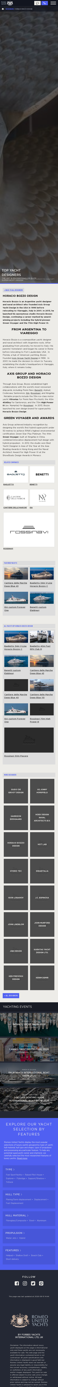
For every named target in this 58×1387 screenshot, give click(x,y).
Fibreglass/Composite (16, 1221)
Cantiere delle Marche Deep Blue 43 (15, 584)
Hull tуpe (12, 1194)
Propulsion (13, 1233)
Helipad (9, 1255)
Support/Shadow (36, 1178)
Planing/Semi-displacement (18, 1199)
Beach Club (36, 1255)
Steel (31, 1221)
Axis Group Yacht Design (25, 358)
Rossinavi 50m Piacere (16, 756)
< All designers (11, 995)
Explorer (10, 1178)
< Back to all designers (13, 290)
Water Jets (11, 1238)
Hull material (15, 1216)
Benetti (38, 390)
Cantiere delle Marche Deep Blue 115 (41, 696)
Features (12, 1250)
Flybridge (21, 1178)
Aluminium (41, 1221)
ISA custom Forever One (14, 608)
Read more (22, 1158)
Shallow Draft (22, 1255)
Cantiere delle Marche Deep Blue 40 (15, 696)
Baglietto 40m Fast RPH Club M (40, 647)
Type (8, 1170)
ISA (28, 393)
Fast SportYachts (14, 1175)
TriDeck (9, 1182)
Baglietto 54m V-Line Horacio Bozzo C (41, 584)
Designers (10, 9)
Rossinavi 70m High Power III (40, 720)
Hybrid (22, 1238)
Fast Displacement (14, 1203)
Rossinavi (35, 393)
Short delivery (12, 1259)
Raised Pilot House (33, 1175)
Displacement (40, 1199)
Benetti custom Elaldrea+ (38, 608)
